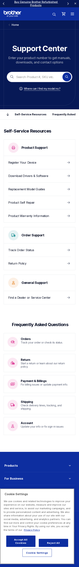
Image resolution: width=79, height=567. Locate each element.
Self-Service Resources (30, 114)
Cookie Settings (37, 552)
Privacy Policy (32, 529)
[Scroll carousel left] (3, 3)
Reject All (53, 542)
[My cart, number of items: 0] (63, 14)
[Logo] (12, 14)
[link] (36, 3)
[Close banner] (75, 3)
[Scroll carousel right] (68, 3)
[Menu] (72, 14)
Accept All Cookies (21, 541)
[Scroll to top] (8, 114)
